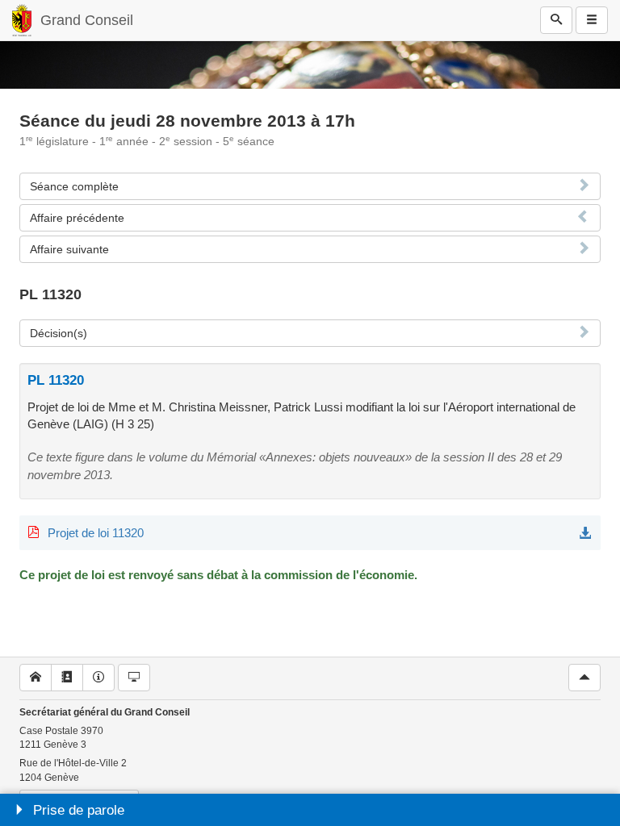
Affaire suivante (69, 249)
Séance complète (74, 186)
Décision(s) (58, 333)
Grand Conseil (86, 20)
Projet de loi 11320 (96, 533)
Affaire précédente (77, 217)
